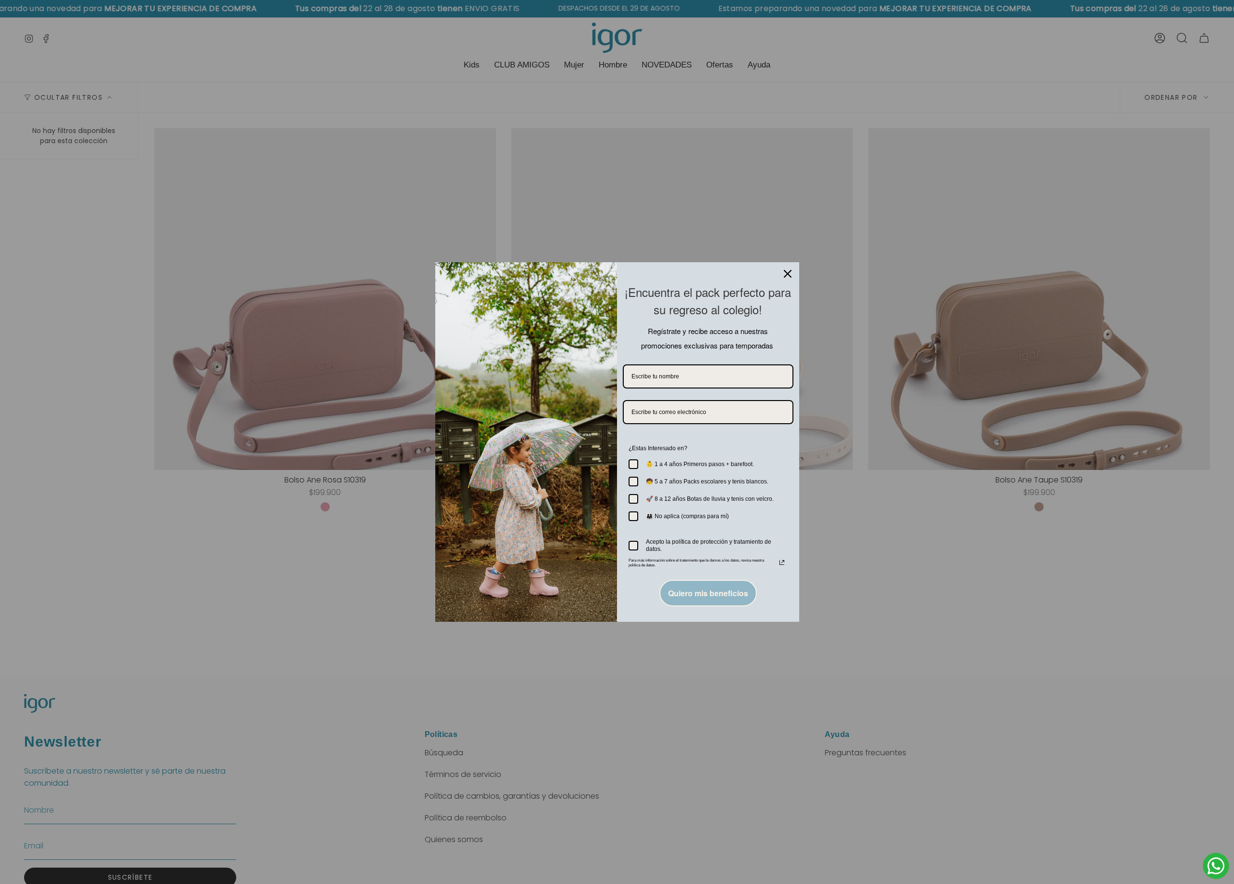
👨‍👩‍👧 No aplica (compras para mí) (687, 516)
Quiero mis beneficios (708, 593)
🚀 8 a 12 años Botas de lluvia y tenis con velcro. (710, 499)
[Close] (787, 273)
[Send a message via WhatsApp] (1216, 866)
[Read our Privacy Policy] (782, 562)
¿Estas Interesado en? (658, 448)
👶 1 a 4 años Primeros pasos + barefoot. (700, 464)
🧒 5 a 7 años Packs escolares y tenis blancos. (707, 481)
